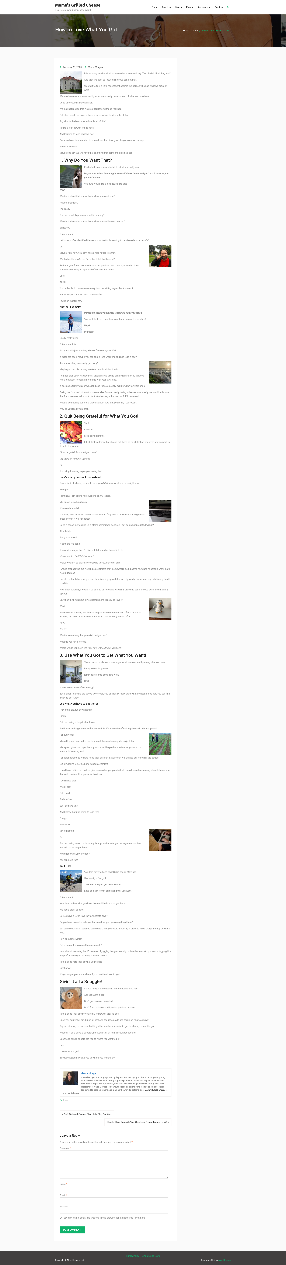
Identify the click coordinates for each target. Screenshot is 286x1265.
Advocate (203, 7)
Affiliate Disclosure (151, 1256)
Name (63, 1184)
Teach (165, 7)
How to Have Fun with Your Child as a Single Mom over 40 (137, 1122)
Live (177, 7)
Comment (65, 1148)
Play (188, 7)
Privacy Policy (132, 1256)
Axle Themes (224, 1260)
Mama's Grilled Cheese (78, 5)
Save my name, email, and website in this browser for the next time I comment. (104, 1217)
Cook (217, 7)
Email (63, 1195)
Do (153, 7)
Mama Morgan (95, 67)
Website (64, 1206)
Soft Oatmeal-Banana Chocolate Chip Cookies (88, 1114)
